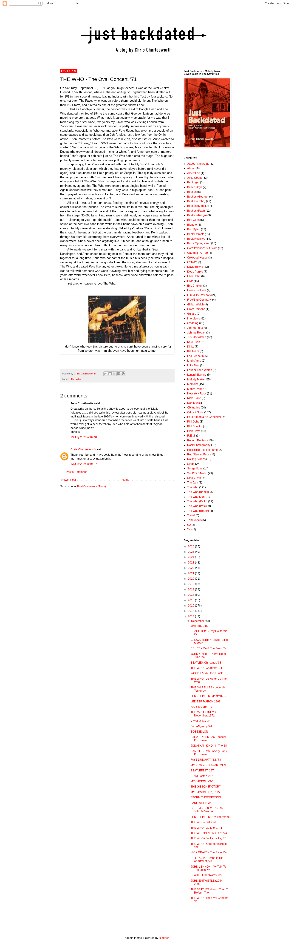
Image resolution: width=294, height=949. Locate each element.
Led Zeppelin (195, 356)
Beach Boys (194, 187)
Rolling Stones (196, 459)
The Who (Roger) (198, 510)
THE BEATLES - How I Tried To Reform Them (210, 891)
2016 (191, 600)
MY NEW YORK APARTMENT (209, 765)
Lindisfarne (194, 360)
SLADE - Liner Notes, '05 (206, 875)
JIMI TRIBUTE (199, 625)
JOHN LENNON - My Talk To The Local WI (208, 868)
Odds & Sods (195, 412)
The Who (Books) (198, 492)
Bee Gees (193, 219)
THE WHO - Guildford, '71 (206, 827)
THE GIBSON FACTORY (206, 786)
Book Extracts (195, 234)
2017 (191, 594)
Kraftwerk (193, 351)
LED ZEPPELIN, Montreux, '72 (209, 696)
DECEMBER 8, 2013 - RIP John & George (207, 810)
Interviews (193, 318)
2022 (191, 567)
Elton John (194, 276)
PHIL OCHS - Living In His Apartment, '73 (207, 859)
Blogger (164, 938)
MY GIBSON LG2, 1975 (205, 792)
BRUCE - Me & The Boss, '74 (209, 648)
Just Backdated (196, 337)
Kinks (190, 346)
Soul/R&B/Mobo (197, 473)
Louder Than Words (199, 370)
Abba (190, 168)
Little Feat (193, 365)
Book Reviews (196, 238)
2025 (191, 551)
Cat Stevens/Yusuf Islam (202, 248)
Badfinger (193, 182)
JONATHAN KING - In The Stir (209, 745)
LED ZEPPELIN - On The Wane (210, 817)
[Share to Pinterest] (123, 373)
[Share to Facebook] (118, 373)
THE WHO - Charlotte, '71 (206, 668)
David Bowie (195, 266)
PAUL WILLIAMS (201, 803)
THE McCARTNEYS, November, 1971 (203, 714)
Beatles (192, 191)
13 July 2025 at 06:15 (84, 464)
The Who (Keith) (197, 501)
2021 (191, 573)
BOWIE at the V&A (202, 776)
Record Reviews (197, 440)
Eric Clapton (195, 285)
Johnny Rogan (196, 332)
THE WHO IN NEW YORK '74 (209, 833)
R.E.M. (191, 435)
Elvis (190, 281)
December (198, 621)
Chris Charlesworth (83, 449)
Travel (191, 515)
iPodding (192, 323)
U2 (189, 524)
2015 (191, 605)
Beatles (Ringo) (197, 215)
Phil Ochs (193, 421)
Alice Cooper (195, 177)
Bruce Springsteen (198, 243)
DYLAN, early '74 (201, 726)
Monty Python (195, 389)
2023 (191, 562)
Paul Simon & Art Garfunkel (204, 417)
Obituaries (193, 407)
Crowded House (197, 257)
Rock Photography (198, 445)
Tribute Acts (194, 520)
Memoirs (192, 384)
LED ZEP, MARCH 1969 (205, 701)
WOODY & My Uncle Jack (207, 673)
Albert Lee (193, 173)
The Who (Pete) (197, 506)
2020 (191, 578)
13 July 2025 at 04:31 (84, 437)
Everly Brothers (196, 290)
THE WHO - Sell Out (203, 822)
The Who (76, 379)
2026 (191, 546)
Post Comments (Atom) (91, 486)
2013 (191, 616)
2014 (191, 611)
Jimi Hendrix (195, 327)
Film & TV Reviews (199, 295)
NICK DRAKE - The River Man (209, 852)
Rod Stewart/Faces (199, 454)
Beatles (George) (198, 196)
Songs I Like (195, 468)
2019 (191, 584)
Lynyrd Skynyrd (196, 374)
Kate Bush (193, 342)
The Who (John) (197, 496)
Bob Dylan (193, 229)
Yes (189, 529)
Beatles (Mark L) (197, 205)
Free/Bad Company (199, 299)
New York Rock (196, 393)
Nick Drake (194, 398)
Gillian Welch (195, 304)
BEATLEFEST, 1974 (203, 770)
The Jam (192, 482)
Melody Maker (196, 379)
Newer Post (68, 479)
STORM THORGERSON (206, 797)
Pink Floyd (193, 431)
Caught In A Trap (197, 252)
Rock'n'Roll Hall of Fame (202, 449)
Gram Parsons (196, 309)
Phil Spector (194, 426)
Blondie (192, 224)
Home (125, 479)
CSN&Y (192, 262)
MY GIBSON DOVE (203, 781)
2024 (191, 557)
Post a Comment (76, 472)
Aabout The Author (198, 163)
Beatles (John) (196, 201)
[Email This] (105, 373)
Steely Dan (194, 478)
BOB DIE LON (199, 731)
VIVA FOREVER (200, 720)
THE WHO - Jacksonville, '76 (208, 838)
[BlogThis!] (110, 373)
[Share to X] (114, 373)
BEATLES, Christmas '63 (206, 662)
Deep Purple (195, 271)
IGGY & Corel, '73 (201, 706)
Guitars (191, 313)
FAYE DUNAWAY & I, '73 (206, 759)
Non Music (194, 403)
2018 (191, 589)
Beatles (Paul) (196, 210)
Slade (191, 464)
